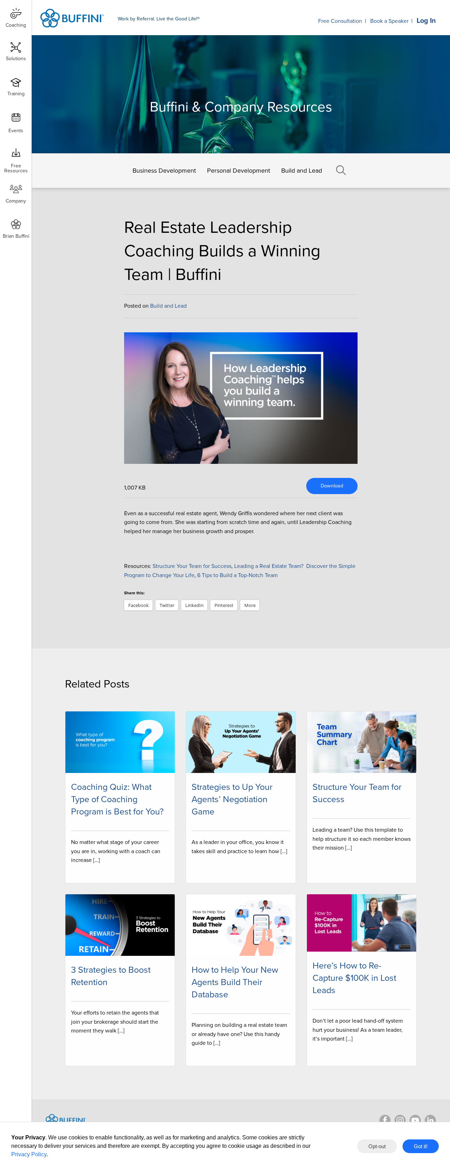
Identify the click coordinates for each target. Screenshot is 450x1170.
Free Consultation (340, 21)
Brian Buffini (16, 236)
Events (15, 131)
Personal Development (238, 170)
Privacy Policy (28, 1154)
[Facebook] (385, 1120)
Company (16, 201)
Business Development (164, 170)
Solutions (16, 59)
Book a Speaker (389, 21)
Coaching (16, 25)
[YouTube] (415, 1120)
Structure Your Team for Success (192, 566)
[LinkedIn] (430, 1120)
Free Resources (16, 166)
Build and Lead (301, 170)
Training (16, 94)
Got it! (421, 1146)
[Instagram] (400, 1120)
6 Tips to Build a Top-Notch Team (238, 575)
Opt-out (377, 1146)
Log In (426, 21)
